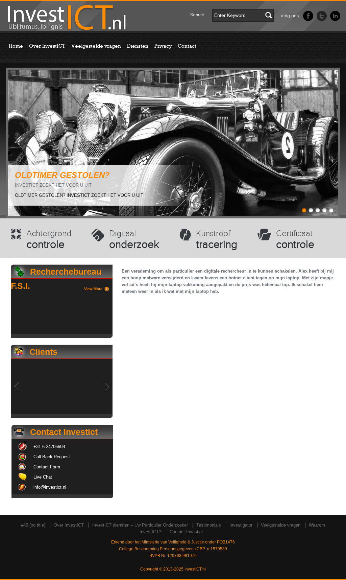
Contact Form (46, 466)
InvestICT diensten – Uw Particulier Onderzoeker (140, 525)
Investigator (240, 525)
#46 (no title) (33, 525)
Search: (197, 15)
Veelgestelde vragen (96, 46)
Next (107, 386)
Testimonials (208, 525)
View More (93, 289)
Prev (16, 386)
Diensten (137, 46)
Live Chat (42, 477)
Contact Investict (186, 531)
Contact (187, 46)
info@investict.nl (49, 487)
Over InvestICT (47, 46)
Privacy (163, 46)
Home (16, 46)
